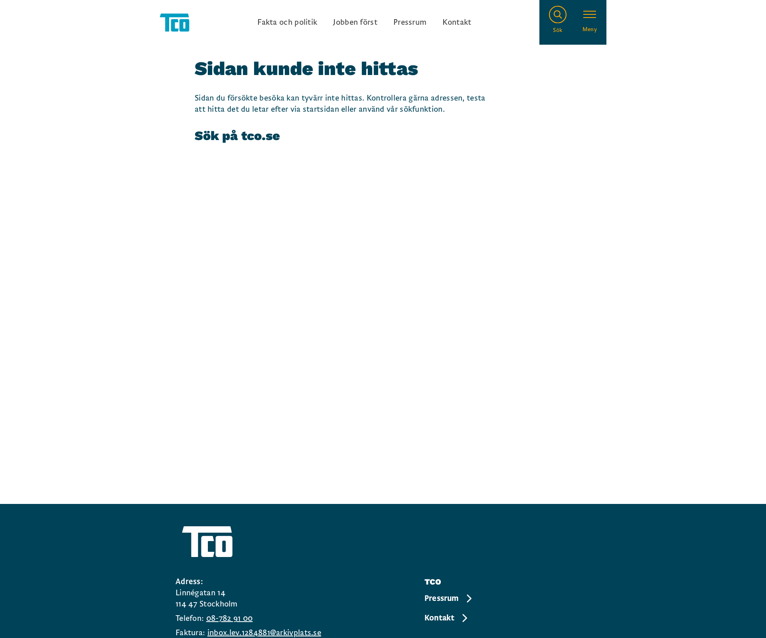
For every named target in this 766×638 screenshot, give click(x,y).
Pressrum (409, 22)
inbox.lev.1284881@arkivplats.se (264, 633)
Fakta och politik (287, 22)
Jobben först (355, 22)
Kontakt (456, 22)
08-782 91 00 (229, 618)
